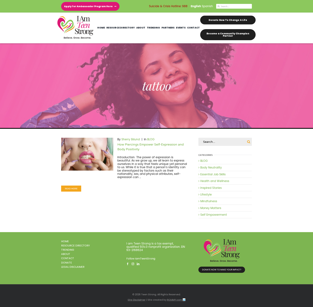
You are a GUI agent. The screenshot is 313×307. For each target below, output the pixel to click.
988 (184, 6)
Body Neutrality (211, 167)
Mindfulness (208, 201)
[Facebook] (127, 264)
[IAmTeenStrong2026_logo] (75, 17)
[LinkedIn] (138, 264)
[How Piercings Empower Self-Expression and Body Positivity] (87, 154)
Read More (71, 188)
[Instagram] (133, 264)
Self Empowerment (213, 214)
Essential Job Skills (213, 174)
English (196, 6)
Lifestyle (206, 194)
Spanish (207, 6)
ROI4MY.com (175, 299)
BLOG (151, 139)
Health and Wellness (214, 181)
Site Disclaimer (136, 299)
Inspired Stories (211, 187)
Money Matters (210, 208)
